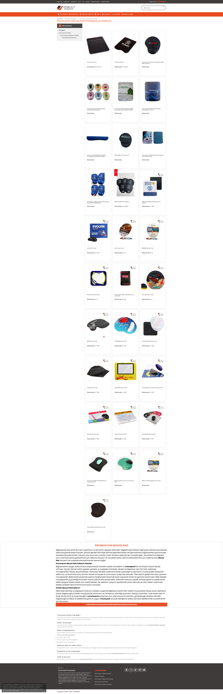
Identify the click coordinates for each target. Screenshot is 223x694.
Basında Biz (74, 1)
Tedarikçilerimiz (105, 1)
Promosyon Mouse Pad (69, 37)
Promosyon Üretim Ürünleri (103, 684)
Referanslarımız (95, 1)
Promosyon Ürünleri (65, 33)
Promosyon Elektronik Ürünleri (104, 679)
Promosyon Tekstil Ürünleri (103, 673)
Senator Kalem (99, 676)
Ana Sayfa (59, 1)
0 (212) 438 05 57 (161, 2)
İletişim (87, 1)
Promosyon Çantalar (101, 682)
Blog (79, 1)
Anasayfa (60, 19)
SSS (83, 1)
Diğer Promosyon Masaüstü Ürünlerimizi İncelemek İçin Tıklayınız (111, 605)
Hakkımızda (67, 1)
